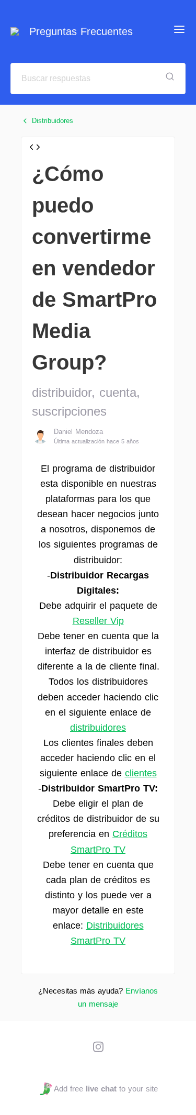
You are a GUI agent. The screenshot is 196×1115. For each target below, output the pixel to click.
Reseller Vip (98, 621)
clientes (141, 773)
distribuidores (98, 727)
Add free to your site (106, 1088)
